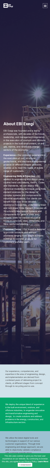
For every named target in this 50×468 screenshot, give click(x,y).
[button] (45, 5)
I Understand (25, 465)
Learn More (43, 461)
